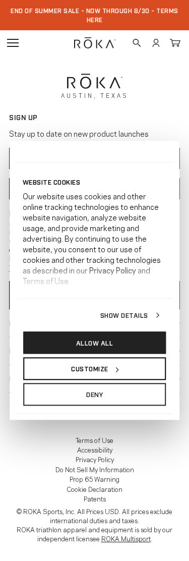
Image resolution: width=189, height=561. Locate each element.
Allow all (94, 343)
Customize (89, 368)
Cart (174, 42)
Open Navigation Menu (12, 42)
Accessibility (94, 449)
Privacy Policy (95, 459)
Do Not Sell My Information (94, 469)
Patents (95, 498)
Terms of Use (94, 439)
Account (155, 42)
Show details (124, 315)
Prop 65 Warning (94, 478)
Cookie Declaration (94, 488)
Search (136, 42)
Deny (94, 394)
